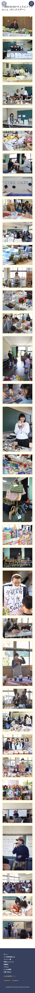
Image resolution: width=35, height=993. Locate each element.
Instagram (15, 980)
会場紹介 (6, 964)
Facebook (7, 980)
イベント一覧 (7, 959)
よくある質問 (7, 969)
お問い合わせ (7, 972)
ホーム (5, 954)
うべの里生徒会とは (9, 956)
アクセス (6, 967)
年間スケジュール (9, 961)
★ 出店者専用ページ (9, 976)
